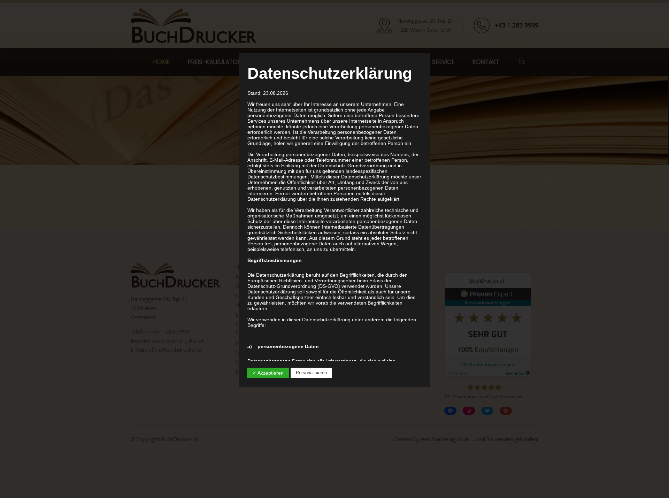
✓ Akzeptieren (268, 373)
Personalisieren (311, 372)
